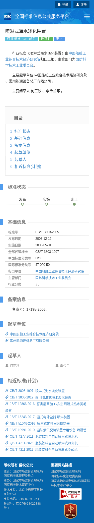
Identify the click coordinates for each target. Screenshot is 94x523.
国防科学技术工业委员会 (53, 278)
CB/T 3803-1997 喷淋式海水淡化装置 (37, 391)
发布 (22, 199)
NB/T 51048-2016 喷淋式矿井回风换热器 (40, 423)
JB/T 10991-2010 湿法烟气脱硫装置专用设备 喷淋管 (48, 430)
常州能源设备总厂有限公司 (29, 340)
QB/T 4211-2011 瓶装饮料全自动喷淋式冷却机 (43, 449)
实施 (46, 199)
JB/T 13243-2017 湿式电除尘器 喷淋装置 (40, 417)
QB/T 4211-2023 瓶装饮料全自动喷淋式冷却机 (44, 443)
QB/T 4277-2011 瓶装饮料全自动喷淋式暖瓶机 (44, 436)
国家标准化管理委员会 (66, 476)
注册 (83, 4)
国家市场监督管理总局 (66, 471)
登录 (64, 4)
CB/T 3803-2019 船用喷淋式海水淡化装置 (40, 397)
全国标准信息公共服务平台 (41, 16)
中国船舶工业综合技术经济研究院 (59, 271)
